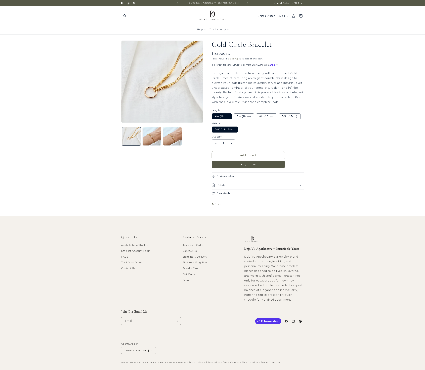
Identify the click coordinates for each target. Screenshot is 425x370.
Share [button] (218, 204)
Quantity (216, 137)
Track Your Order (131, 262)
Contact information (271, 362)
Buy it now (248, 164)
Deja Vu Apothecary (138, 362)
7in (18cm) (244, 116)
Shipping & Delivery (195, 256)
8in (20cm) (266, 116)
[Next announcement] (248, 3)
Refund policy (196, 362)
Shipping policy (250, 362)
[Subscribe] (177, 321)
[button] (124, 16)
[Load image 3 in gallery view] (172, 136)
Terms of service (231, 362)
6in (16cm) (221, 116)
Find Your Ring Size (195, 262)
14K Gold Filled (224, 129)
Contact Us (128, 268)
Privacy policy (213, 362)
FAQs (124, 256)
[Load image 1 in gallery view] (131, 136)
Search (187, 280)
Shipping (233, 58)
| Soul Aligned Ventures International (167, 362)
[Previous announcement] (177, 3)
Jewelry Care (191, 268)
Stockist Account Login (135, 250)
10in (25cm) (289, 116)
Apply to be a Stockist (135, 245)
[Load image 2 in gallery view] (151, 136)
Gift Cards (189, 274)
